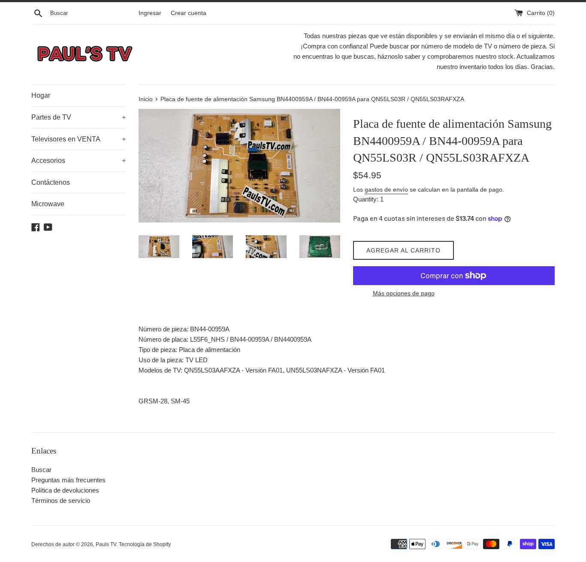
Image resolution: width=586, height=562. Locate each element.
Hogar (40, 95)
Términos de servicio (60, 500)
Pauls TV (106, 544)
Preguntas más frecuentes (68, 480)
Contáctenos (50, 182)
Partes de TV (78, 117)
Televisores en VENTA (78, 139)
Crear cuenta (188, 13)
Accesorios (78, 160)
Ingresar (150, 13)
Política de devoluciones (65, 490)
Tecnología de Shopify (145, 544)
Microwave (47, 203)
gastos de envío (386, 189)
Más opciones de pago (404, 293)
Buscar (41, 469)
